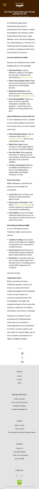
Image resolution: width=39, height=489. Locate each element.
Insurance (20, 16)
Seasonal (26, 16)
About (19, 376)
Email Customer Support (20, 455)
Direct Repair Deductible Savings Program (22, 432)
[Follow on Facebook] (17, 475)
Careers (19, 379)
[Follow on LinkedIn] (21, 475)
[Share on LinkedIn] (22, 362)
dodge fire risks (26, 77)
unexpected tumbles (27, 96)
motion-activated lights (23, 205)
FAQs (19, 383)
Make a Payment (19, 399)
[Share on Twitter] (22, 357)
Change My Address (19, 406)
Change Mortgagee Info (19, 409)
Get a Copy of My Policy (19, 402)
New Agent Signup (19, 452)
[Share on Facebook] (22, 353)
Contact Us (19, 448)
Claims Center (19, 429)
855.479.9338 (19, 458)
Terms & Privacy (30, 486)
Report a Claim (19, 425)
